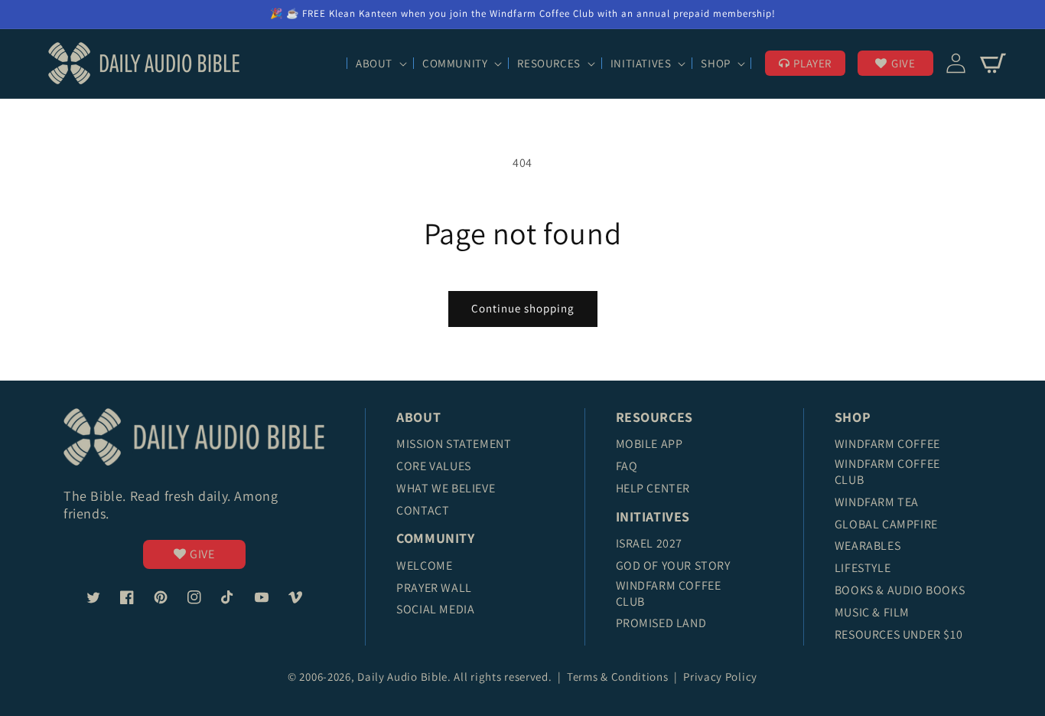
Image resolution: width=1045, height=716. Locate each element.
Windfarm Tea (877, 502)
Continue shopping (523, 308)
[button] (380, 63)
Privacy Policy (720, 676)
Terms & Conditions (619, 676)
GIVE (903, 63)
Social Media (435, 609)
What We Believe (445, 488)
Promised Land (661, 623)
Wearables (867, 546)
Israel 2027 (649, 543)
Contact (422, 510)
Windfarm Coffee (887, 444)
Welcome (424, 565)
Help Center (653, 488)
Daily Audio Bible (402, 676)
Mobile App (649, 444)
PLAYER (812, 63)
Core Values (433, 466)
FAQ (627, 466)
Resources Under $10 (898, 634)
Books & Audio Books (900, 590)
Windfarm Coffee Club (668, 593)
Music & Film (872, 612)
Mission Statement (453, 444)
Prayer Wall (434, 588)
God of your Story (673, 565)
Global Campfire (886, 524)
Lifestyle (862, 568)
